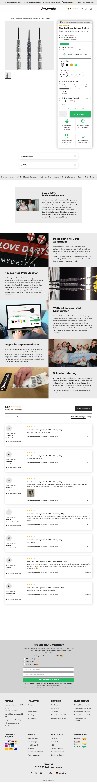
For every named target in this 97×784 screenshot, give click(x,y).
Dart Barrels (19, 18)
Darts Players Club (33, 745)
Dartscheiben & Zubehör (58, 715)
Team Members (32, 711)
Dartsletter (31, 748)
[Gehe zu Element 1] (8, 75)
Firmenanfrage (32, 742)
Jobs (29, 708)
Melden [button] (52, 436)
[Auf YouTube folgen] (41, 773)
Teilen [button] (56, 436)
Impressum (54, 738)
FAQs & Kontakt (33, 738)
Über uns (30, 705)
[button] (75, 26)
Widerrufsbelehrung (57, 748)
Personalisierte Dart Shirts (82, 711)
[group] (14, 407)
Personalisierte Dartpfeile (82, 705)
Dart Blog (31, 715)
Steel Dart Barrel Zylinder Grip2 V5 (41, 18)
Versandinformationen (58, 752)
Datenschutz (54, 742)
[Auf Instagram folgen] (36, 773)
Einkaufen (12, 18)
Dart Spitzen (55, 705)
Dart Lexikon (32, 718)
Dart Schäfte (55, 708)
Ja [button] (48, 436)
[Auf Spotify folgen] (50, 773)
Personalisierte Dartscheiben (83, 715)
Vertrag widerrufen (34, 755)
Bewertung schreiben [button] (83, 408)
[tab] (78, 417)
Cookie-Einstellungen (57, 755)
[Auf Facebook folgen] (31, 773)
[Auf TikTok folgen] (45, 773)
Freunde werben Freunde (35, 752)
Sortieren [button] (8, 417)
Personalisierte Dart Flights (82, 708)
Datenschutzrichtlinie (41, 687)
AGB (52, 745)
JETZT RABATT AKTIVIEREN (48, 680)
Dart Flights (54, 711)
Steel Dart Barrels (27, 18)
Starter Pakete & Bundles (58, 718)
